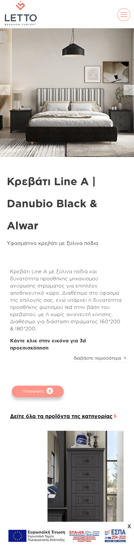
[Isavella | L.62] (85, 487)
